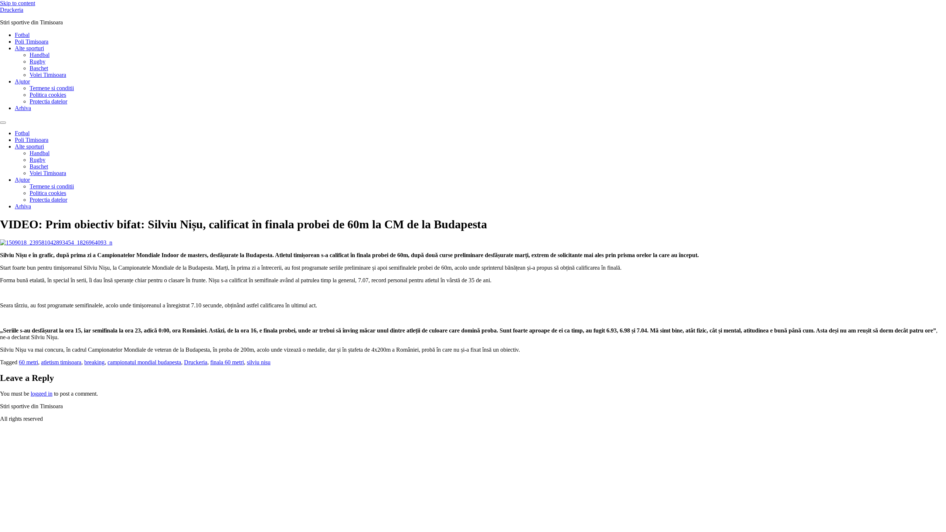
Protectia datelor (48, 101)
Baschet (39, 68)
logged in (41, 394)
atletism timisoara (61, 362)
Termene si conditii (52, 88)
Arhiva (23, 108)
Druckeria (11, 10)
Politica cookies (48, 95)
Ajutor (22, 81)
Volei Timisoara (48, 75)
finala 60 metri (227, 362)
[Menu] (3, 123)
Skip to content (17, 3)
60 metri (28, 362)
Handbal (40, 55)
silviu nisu (258, 362)
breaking (94, 362)
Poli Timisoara (31, 41)
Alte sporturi (29, 48)
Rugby (37, 61)
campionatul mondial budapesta (144, 362)
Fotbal (22, 35)
